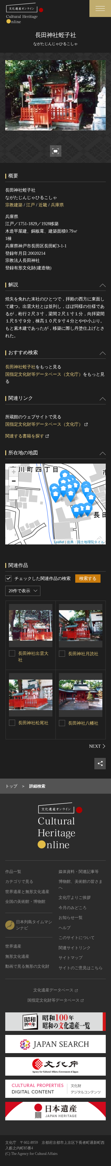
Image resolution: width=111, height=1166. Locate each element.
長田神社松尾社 (33, 723)
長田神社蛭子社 (20, 367)
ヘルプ (65, 927)
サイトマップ (71, 957)
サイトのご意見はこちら (81, 967)
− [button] (14, 481)
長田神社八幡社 (83, 723)
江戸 (30, 205)
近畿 (43, 205)
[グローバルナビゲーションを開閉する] (100, 8)
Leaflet (59, 541)
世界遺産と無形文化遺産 (27, 891)
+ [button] (14, 472)
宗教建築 (14, 205)
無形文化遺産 (17, 956)
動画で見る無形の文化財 (27, 966)
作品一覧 (13, 871)
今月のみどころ (73, 907)
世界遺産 (13, 946)
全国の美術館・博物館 (25, 901)
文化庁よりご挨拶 (75, 897)
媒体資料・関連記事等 (79, 871)
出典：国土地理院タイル (85, 541)
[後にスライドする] (97, 746)
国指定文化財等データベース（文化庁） (44, 374)
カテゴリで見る (19, 881)
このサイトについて (77, 937)
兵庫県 (57, 205)
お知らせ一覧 (71, 917)
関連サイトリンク (75, 947)
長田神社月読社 (83, 653)
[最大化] (13, 494)
